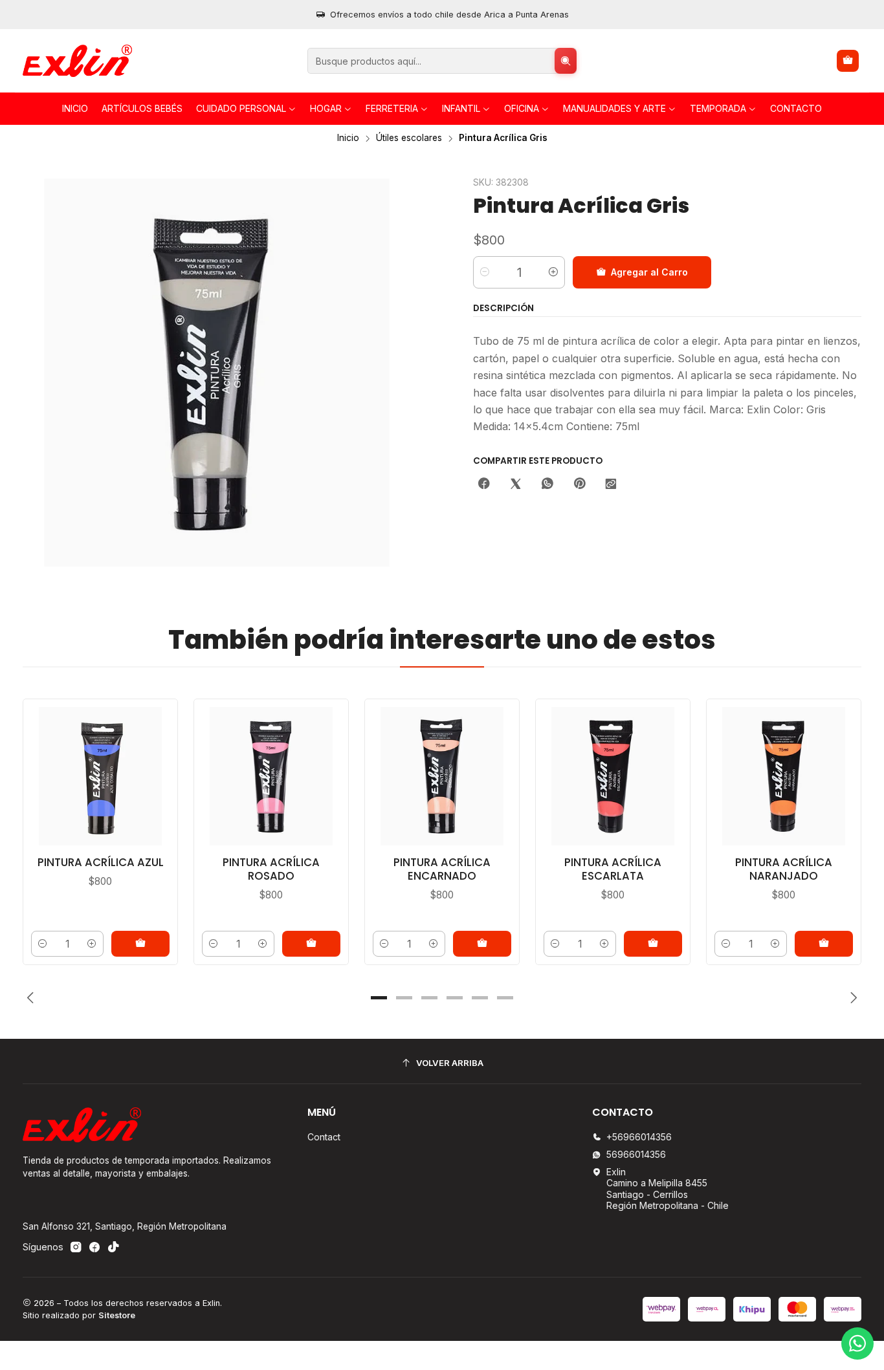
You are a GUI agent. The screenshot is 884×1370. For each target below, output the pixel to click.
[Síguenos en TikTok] (113, 1247)
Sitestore (116, 1315)
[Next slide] (851, 998)
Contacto (796, 108)
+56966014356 (639, 1136)
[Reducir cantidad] (485, 272)
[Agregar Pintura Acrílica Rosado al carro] (311, 944)
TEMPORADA (718, 108)
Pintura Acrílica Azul (101, 862)
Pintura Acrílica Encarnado (442, 869)
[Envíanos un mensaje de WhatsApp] (857, 1343)
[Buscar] (566, 61)
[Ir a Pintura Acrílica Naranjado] (783, 776)
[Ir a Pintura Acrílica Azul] (100, 776)
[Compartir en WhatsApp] (547, 484)
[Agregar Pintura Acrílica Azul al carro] (140, 944)
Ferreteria (392, 108)
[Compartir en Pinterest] (579, 484)
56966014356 (636, 1154)
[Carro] (847, 61)
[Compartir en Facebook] (484, 484)
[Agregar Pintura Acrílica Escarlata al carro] (653, 944)
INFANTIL (461, 108)
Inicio (75, 108)
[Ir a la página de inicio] (77, 61)
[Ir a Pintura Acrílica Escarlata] (613, 776)
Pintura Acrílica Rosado (271, 869)
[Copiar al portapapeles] (611, 484)
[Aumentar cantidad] (553, 272)
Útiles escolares (409, 138)
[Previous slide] (32, 998)
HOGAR (326, 108)
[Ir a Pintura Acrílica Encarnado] (442, 776)
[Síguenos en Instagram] (75, 1247)
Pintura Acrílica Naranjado (783, 869)
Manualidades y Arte (614, 108)
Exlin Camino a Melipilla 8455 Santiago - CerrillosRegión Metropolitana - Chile (667, 1189)
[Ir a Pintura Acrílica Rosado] (271, 776)
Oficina (521, 108)
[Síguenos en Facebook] (94, 1247)
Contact (323, 1136)
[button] (379, 998)
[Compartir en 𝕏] (516, 484)
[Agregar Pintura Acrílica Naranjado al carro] (824, 944)
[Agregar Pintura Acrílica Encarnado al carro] (482, 944)
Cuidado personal (241, 108)
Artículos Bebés (142, 108)
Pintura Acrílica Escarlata (612, 869)
